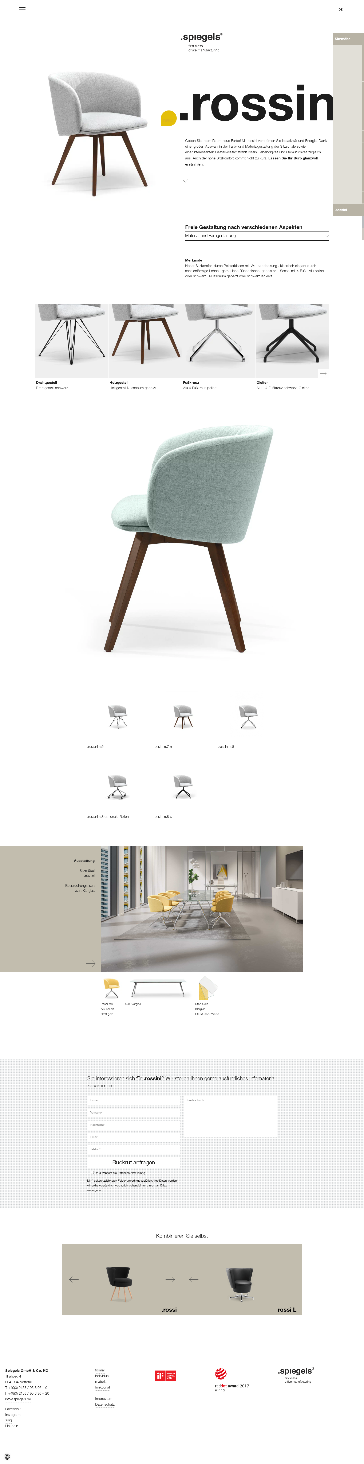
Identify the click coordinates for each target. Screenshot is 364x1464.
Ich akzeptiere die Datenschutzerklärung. (120, 1172)
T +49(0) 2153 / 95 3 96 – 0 (26, 1388)
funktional (102, 1387)
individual (102, 1376)
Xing (8, 1420)
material (101, 1382)
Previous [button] (77, 963)
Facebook (13, 1409)
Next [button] (90, 963)
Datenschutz (105, 1404)
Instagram (12, 1415)
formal (99, 1370)
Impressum (103, 1399)
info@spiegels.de (18, 1399)
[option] (72, 358)
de (341, 9)
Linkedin (11, 1426)
